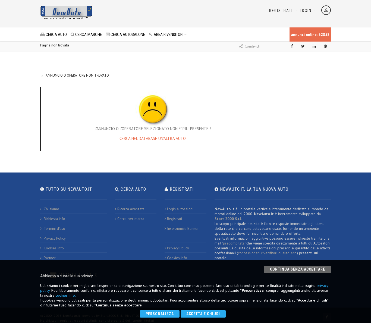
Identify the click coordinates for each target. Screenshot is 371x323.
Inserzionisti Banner (183, 228)
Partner (49, 257)
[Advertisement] (161, 13)
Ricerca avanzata (130, 208)
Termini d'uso (54, 228)
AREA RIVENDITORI (168, 34)
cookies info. (65, 295)
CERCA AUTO (56, 34)
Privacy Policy (54, 238)
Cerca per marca (130, 218)
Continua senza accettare (297, 269)
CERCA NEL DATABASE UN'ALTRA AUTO (153, 138)
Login (306, 10)
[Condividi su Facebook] (292, 46)
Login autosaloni (180, 208)
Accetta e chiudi (203, 314)
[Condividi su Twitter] (303, 46)
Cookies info (53, 248)
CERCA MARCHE (88, 34)
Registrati (281, 10)
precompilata (233, 243)
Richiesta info (54, 218)
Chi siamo (51, 208)
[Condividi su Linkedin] (314, 46)
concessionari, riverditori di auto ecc (267, 252)
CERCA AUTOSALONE (127, 34)
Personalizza (160, 314)
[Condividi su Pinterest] (325, 46)
